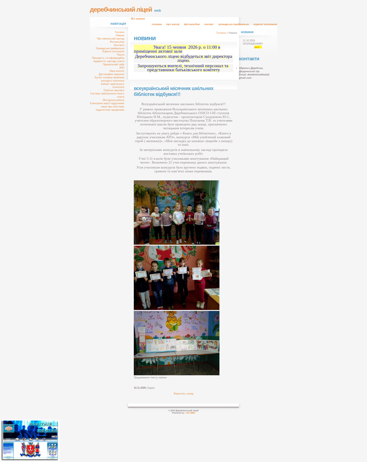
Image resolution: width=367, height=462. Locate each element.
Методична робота (113, 100)
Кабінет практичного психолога (112, 86)
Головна (157, 24)
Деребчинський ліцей (121, 9)
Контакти (119, 45)
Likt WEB (190, 413)
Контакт (209, 24)
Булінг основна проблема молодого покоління (109, 79)
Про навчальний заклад (110, 38)
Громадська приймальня (233, 24)
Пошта (120, 54)
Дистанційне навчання (111, 74)
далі (257, 47)
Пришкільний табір (113, 64)
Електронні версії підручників (107, 103)
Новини (120, 35)
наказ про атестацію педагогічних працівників (110, 108)
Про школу (172, 24)
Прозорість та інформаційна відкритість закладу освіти (108, 59)
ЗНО (121, 67)
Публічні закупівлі (114, 90)
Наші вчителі (117, 71)
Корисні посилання (265, 24)
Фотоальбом (192, 24)
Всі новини (138, 18)
